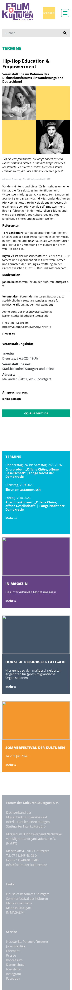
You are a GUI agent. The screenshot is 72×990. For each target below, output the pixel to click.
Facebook (13, 978)
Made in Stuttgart (18, 908)
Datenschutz (15, 965)
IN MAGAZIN (15, 912)
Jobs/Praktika (15, 946)
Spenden (49, 13)
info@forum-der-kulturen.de (26, 865)
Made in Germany (19, 903)
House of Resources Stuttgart (27, 894)
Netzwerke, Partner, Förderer (27, 941)
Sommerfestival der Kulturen (27, 898)
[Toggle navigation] (65, 13)
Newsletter (14, 969)
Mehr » (10, 601)
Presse (11, 955)
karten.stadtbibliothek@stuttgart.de (25, 315)
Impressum (14, 960)
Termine (11, 48)
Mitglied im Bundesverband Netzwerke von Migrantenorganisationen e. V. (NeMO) (34, 838)
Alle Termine (38, 413)
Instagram (13, 974)
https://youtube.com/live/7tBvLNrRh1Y (26, 327)
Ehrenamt (13, 951)
